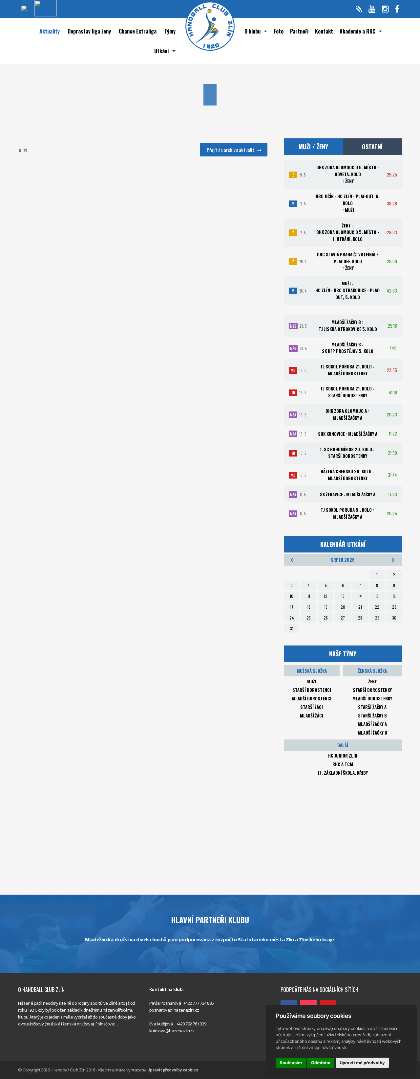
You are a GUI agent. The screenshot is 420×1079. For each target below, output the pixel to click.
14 (360, 596)
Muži (311, 681)
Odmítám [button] (320, 1062)
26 (326, 618)
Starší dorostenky (372, 690)
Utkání (161, 51)
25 (308, 618)
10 (291, 596)
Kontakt (324, 31)
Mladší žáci (311, 715)
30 (394, 618)
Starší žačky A (372, 707)
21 (360, 607)
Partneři (299, 31)
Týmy (170, 31)
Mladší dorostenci (311, 698)
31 (291, 628)
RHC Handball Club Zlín (302, 975)
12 (325, 596)
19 (325, 607)
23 (394, 607)
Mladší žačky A (372, 724)
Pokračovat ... (106, 1024)
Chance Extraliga (138, 31)
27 (343, 618)
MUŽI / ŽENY (313, 146)
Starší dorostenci (311, 690)
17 (291, 607)
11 (308, 596)
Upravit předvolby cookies (172, 1070)
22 (377, 607)
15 (377, 596)
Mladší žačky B (372, 732)
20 (343, 607)
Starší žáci (311, 707)
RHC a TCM (342, 764)
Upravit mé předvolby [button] (362, 1062)
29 (377, 618)
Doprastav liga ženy (89, 31)
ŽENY (372, 681)
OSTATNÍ (372, 146)
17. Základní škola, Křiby (343, 772)
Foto (279, 31)
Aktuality (49, 31)
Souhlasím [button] (291, 1062)
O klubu (252, 31)
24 (291, 618)
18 (308, 607)
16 (394, 596)
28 (360, 618)
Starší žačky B (372, 715)
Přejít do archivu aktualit (230, 149)
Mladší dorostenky (372, 698)
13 (343, 596)
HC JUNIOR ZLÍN (342, 755)
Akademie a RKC (357, 31)
